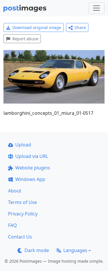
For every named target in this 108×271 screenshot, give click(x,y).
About (14, 191)
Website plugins (32, 168)
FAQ (12, 225)
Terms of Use (22, 202)
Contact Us (20, 237)
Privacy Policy (22, 214)
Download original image (36, 27)
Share (80, 27)
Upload (23, 145)
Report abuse (25, 38)
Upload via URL (31, 156)
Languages (75, 250)
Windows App (30, 179)
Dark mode (36, 250)
